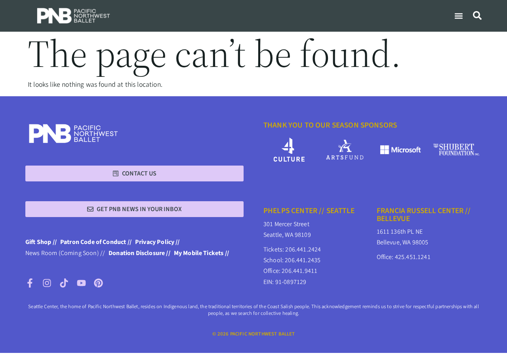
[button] (458, 15)
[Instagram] (46, 283)
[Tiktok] (64, 283)
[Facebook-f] (29, 283)
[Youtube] (81, 283)
